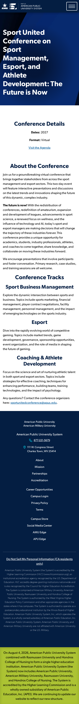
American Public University (39, 421)
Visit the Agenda (39, 147)
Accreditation (39, 480)
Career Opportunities (39, 489)
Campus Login (39, 496)
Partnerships (39, 473)
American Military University (39, 425)
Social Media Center (39, 525)
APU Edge (39, 539)
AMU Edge (39, 532)
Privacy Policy (39, 502)
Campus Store (39, 518)
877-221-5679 (42, 440)
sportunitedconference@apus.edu (34, 402)
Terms (39, 509)
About (40, 460)
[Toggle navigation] (71, 6)
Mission (39, 466)
